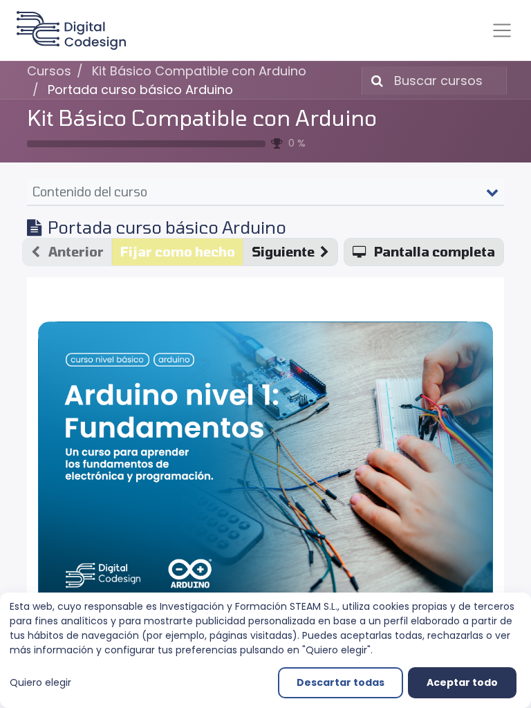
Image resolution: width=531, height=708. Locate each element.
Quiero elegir (40, 682)
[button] (290, 252)
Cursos (49, 71)
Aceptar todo (462, 682)
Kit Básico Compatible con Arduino (202, 117)
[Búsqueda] (374, 80)
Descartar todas (340, 682)
